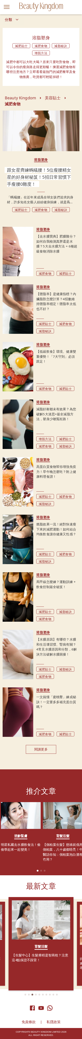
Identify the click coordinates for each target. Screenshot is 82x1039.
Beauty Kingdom (20, 97)
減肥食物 (13, 103)
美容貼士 (53, 97)
